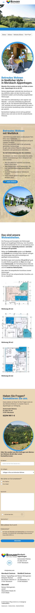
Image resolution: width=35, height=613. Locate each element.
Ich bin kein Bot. (8, 514)
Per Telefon (6, 481)
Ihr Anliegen (4, 469)
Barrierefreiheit (20, 606)
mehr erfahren (11, 182)
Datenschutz (12, 606)
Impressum (4, 606)
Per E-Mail (5, 484)
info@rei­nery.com (9, 570)
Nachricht (3, 491)
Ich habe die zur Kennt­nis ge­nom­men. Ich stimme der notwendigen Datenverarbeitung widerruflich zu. (18, 533)
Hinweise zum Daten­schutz (17, 531)
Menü (4, 3)
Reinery (4, 34)
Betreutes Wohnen (18, 34)
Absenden (17, 541)
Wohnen (10, 34)
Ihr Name (4, 460)
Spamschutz (4, 519)
